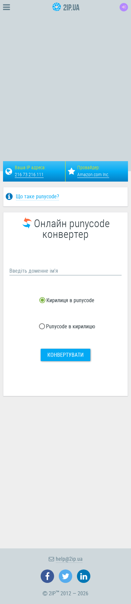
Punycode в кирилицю (70, 326)
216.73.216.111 (29, 174)
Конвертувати (65, 354)
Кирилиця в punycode (69, 300)
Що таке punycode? (37, 196)
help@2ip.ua (69, 558)
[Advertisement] (65, 79)
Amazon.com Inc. (93, 174)
